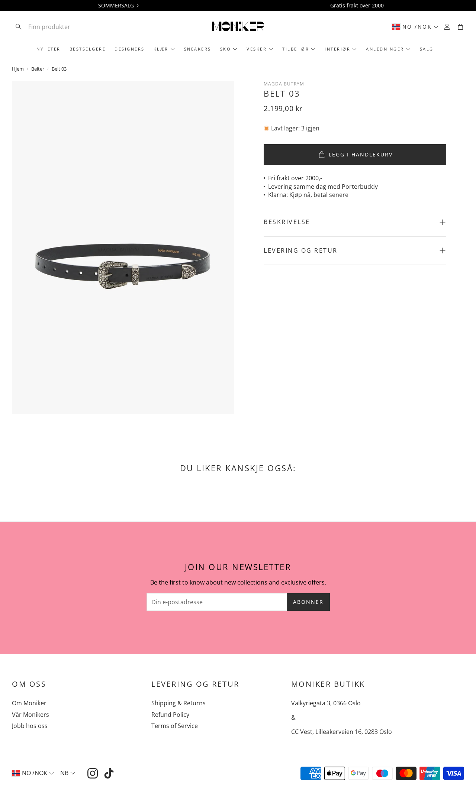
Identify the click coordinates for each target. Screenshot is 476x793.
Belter (37, 68)
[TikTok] (109, 773)
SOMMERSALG (116, 5)
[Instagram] (92, 773)
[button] (60, 27)
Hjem (18, 68)
